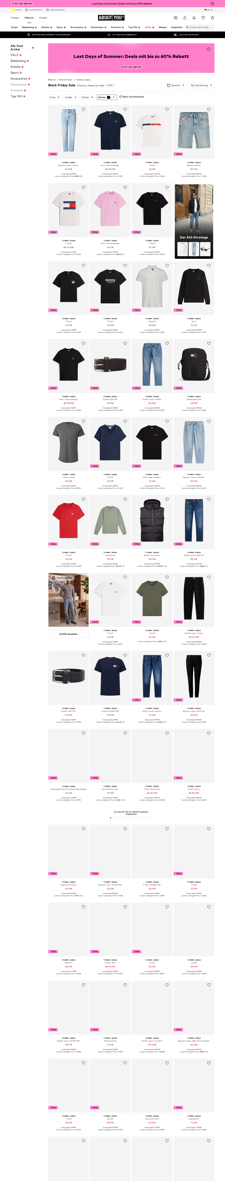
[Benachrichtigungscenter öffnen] (194, 18)
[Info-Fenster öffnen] (212, 4)
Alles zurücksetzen (133, 96)
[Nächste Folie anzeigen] (211, 840)
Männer (29, 17)
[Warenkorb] (212, 18)
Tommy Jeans (83, 79)
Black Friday (65, 79)
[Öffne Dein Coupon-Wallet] (176, 18)
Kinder (43, 17)
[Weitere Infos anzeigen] (69, 178)
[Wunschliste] (203, 18)
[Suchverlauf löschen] (212, 27)
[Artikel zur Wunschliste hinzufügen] (83, 109)
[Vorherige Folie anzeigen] (193, 840)
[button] (176, 85)
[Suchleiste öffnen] (187, 27)
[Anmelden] (185, 18)
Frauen (15, 17)
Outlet (18, 10)
